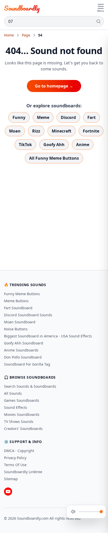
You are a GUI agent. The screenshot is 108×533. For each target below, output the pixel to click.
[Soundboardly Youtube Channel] (8, 491)
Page (26, 35)
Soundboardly (22, 8)
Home (9, 35)
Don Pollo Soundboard (23, 357)
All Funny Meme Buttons (54, 158)
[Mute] (73, 511)
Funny (19, 117)
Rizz (36, 131)
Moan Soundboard (19, 322)
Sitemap (11, 478)
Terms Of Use (15, 464)
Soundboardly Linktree (23, 471)
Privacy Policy (15, 457)
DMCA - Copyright (19, 450)
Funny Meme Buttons (22, 293)
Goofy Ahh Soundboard (23, 343)
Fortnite (91, 131)
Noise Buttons (16, 329)
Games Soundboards (21, 400)
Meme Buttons (16, 300)
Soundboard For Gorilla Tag (27, 364)
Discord (68, 117)
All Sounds (13, 393)
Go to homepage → (54, 86)
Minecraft (61, 131)
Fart (91, 117)
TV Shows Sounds (18, 421)
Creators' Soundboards (23, 428)
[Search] (98, 21)
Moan (15, 131)
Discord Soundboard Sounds (28, 315)
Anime (82, 144)
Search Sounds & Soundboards (30, 386)
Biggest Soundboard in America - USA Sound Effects (48, 336)
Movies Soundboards (21, 414)
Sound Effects (15, 407)
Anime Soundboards (21, 350)
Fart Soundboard (18, 307)
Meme (43, 117)
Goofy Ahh (54, 144)
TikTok (25, 144)
